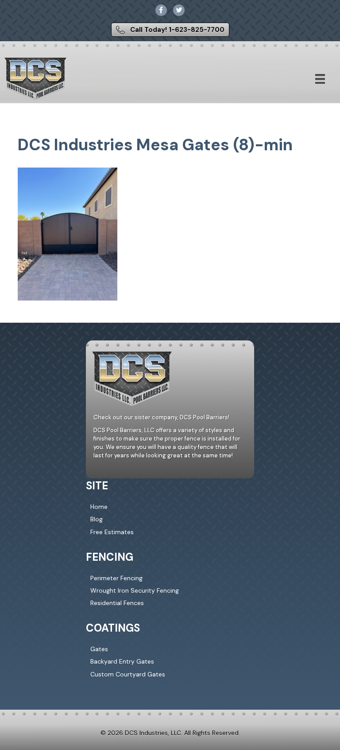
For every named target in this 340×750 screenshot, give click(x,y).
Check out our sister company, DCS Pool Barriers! (161, 417)
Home (99, 507)
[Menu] (320, 79)
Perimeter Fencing (116, 578)
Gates (99, 649)
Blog (96, 519)
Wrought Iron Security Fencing (134, 590)
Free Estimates (112, 532)
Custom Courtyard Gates (127, 674)
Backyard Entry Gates (122, 661)
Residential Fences (117, 603)
